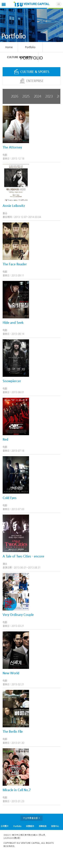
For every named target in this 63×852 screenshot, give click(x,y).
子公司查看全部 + (31, 818)
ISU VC (31, 4)
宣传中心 (55, 826)
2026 (14, 96)
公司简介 (5, 826)
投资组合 (30, 826)
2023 (48, 96)
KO (58, 4)
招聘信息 (43, 826)
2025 (26, 96)
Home (9, 46)
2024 (37, 96)
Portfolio (17, 826)
